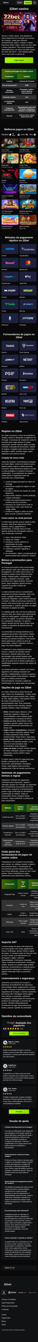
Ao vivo (13, 134)
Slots (31, 134)
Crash (23, 134)
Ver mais (19, 1111)
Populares (5, 134)
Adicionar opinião (19, 1033)
